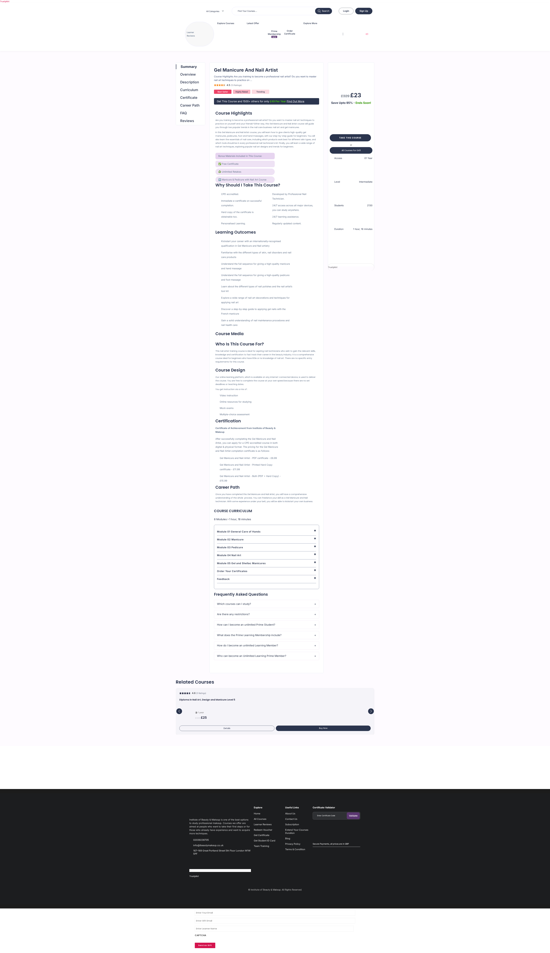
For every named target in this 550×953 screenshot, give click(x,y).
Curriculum (189, 90)
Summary (189, 67)
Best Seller (223, 92)
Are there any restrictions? (233, 614)
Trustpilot (4, 1)
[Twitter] (203, 861)
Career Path (190, 105)
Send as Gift (205, 945)
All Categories (212, 11)
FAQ (183, 113)
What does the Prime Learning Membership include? (249, 635)
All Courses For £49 (351, 150)
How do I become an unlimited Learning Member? (247, 645)
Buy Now (323, 728)
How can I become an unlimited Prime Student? (246, 624)
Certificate (188, 98)
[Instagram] (213, 861)
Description (189, 82)
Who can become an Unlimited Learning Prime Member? (251, 655)
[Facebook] (193, 861)
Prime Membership (274, 34)
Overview (188, 74)
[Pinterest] (223, 861)
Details (227, 728)
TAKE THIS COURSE (350, 137)
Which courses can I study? (234, 603)
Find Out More (295, 101)
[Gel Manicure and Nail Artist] (351, 76)
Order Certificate (289, 32)
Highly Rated (241, 92)
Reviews (187, 121)
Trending (260, 92)
